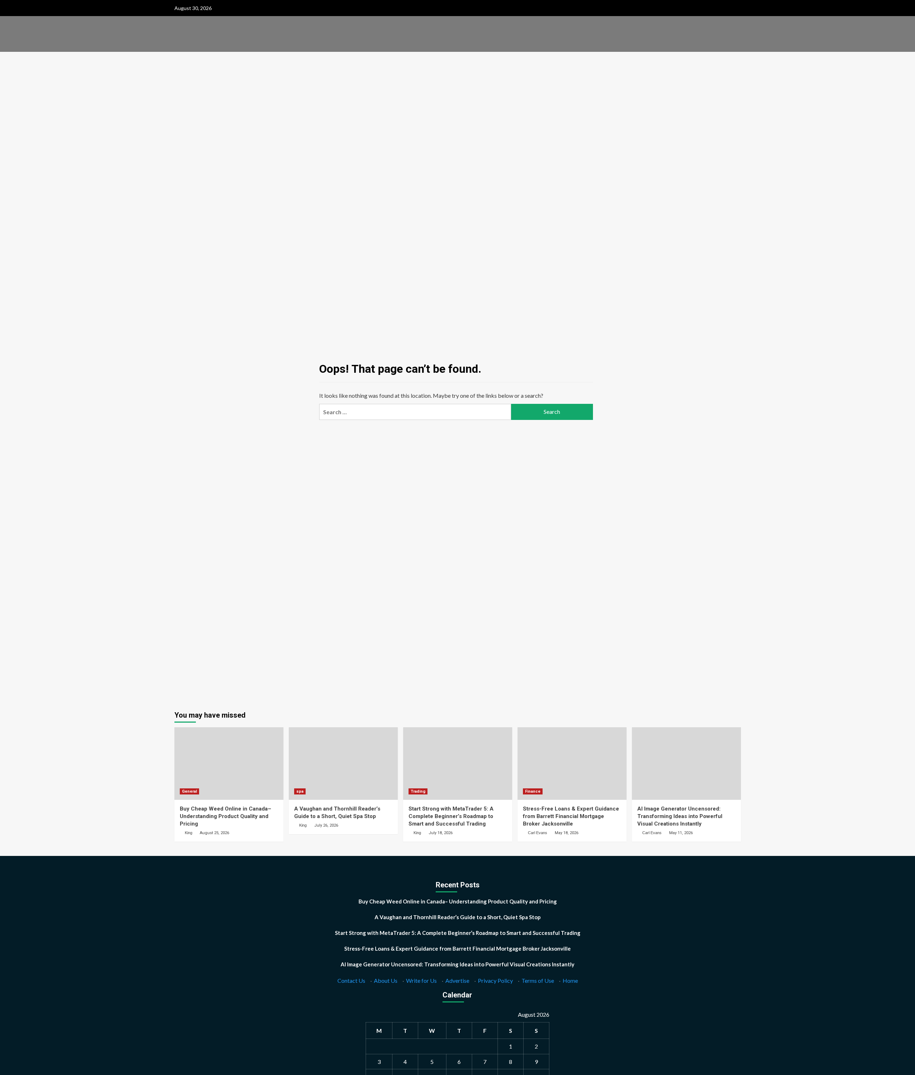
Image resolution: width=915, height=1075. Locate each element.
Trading (418, 791)
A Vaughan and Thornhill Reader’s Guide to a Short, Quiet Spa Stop (458, 917)
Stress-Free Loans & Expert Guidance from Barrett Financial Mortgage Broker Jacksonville (571, 816)
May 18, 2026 (566, 833)
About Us (385, 980)
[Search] (736, 61)
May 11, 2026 (681, 833)
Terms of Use (537, 980)
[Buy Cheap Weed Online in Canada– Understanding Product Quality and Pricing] (228, 763)
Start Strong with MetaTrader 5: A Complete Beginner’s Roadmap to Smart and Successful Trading (451, 816)
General (189, 791)
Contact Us (351, 980)
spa (299, 791)
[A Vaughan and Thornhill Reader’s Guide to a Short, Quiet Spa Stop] (343, 763)
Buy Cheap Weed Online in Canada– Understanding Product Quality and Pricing (225, 816)
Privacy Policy (495, 980)
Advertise (457, 980)
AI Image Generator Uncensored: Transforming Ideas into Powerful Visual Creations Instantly (679, 816)
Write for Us (421, 980)
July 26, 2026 (326, 825)
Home (570, 980)
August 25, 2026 (214, 833)
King (188, 833)
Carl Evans (537, 833)
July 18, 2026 (440, 833)
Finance (532, 791)
